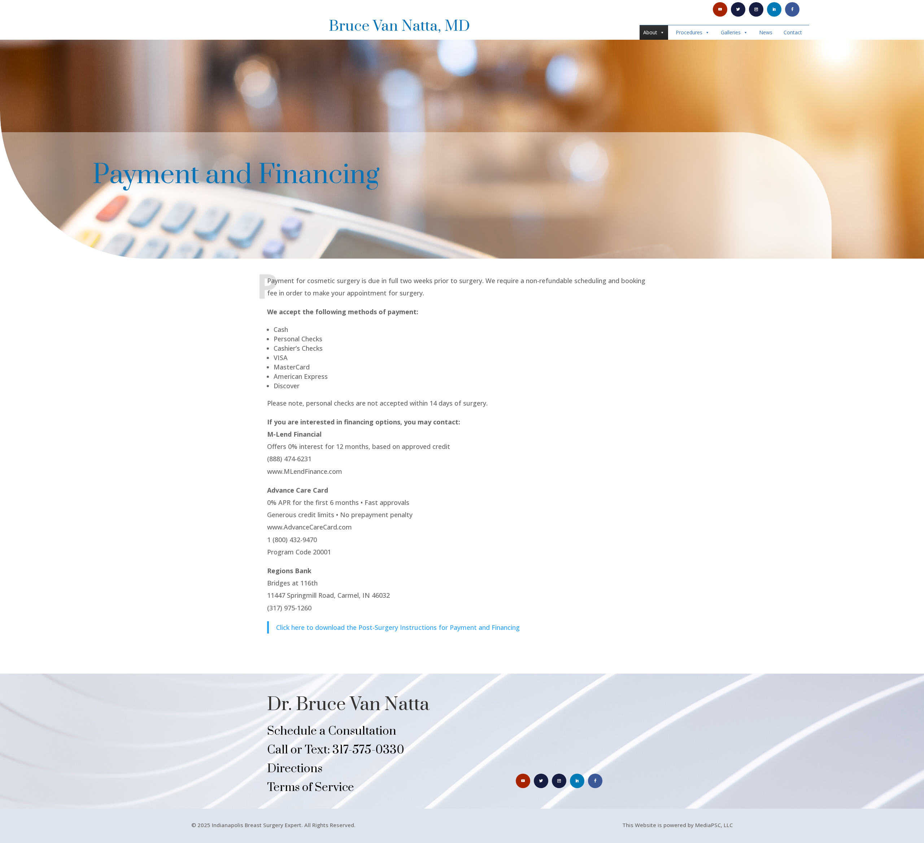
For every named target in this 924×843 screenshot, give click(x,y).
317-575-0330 (368, 750)
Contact (793, 32)
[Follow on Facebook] (792, 9)
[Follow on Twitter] (738, 9)
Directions (294, 768)
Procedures (689, 32)
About (650, 32)
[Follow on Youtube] (720, 9)
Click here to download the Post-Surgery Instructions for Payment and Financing (398, 627)
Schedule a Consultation (331, 731)
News (765, 32)
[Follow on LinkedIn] (774, 9)
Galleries (731, 32)
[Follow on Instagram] (756, 9)
